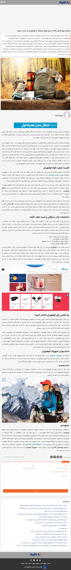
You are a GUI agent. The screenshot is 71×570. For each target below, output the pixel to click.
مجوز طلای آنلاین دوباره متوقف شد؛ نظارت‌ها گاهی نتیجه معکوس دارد (46, 520)
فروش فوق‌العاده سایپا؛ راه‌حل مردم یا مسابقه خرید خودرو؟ (50, 540)
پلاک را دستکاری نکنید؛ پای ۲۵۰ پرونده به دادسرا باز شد (51, 523)
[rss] (40, 560)
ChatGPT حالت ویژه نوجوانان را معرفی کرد (54, 525)
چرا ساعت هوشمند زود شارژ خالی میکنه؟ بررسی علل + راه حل (49, 531)
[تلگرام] (61, 457)
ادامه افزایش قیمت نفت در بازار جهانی (55, 511)
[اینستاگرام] (31, 560)
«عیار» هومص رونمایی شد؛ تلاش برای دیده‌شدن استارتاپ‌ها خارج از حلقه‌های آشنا (43, 508)
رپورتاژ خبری (59, 115)
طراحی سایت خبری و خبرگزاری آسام (33, 567)
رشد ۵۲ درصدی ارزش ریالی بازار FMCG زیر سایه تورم (51, 534)
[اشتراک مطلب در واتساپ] (51, 457)
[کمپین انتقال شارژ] (35, 125)
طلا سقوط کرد (63, 528)
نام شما (66, 465)
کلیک (26, 563)
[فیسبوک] (54, 457)
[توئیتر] (57, 457)
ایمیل (33, 465)
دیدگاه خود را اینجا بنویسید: (60, 472)
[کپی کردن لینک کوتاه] (15, 457)
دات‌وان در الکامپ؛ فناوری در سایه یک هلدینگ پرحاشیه (51, 537)
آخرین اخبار (66, 501)
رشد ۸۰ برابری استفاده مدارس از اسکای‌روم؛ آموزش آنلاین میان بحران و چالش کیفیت (42, 514)
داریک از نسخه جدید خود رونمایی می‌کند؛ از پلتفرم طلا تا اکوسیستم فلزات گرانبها (43, 505)
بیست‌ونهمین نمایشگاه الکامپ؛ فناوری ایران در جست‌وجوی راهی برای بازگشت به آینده (42, 546)
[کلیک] (64, 2)
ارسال (35, 491)
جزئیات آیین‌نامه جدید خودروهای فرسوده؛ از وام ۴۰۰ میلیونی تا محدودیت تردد (44, 543)
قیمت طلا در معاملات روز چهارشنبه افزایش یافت (52, 517)
